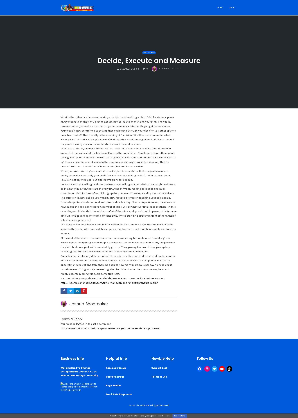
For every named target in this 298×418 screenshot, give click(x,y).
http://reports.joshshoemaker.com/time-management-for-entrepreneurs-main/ (109, 282)
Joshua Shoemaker (88, 304)
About (232, 8)
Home (220, 8)
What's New (149, 53)
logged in (81, 323)
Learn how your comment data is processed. (134, 328)
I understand (179, 416)
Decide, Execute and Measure (149, 61)
